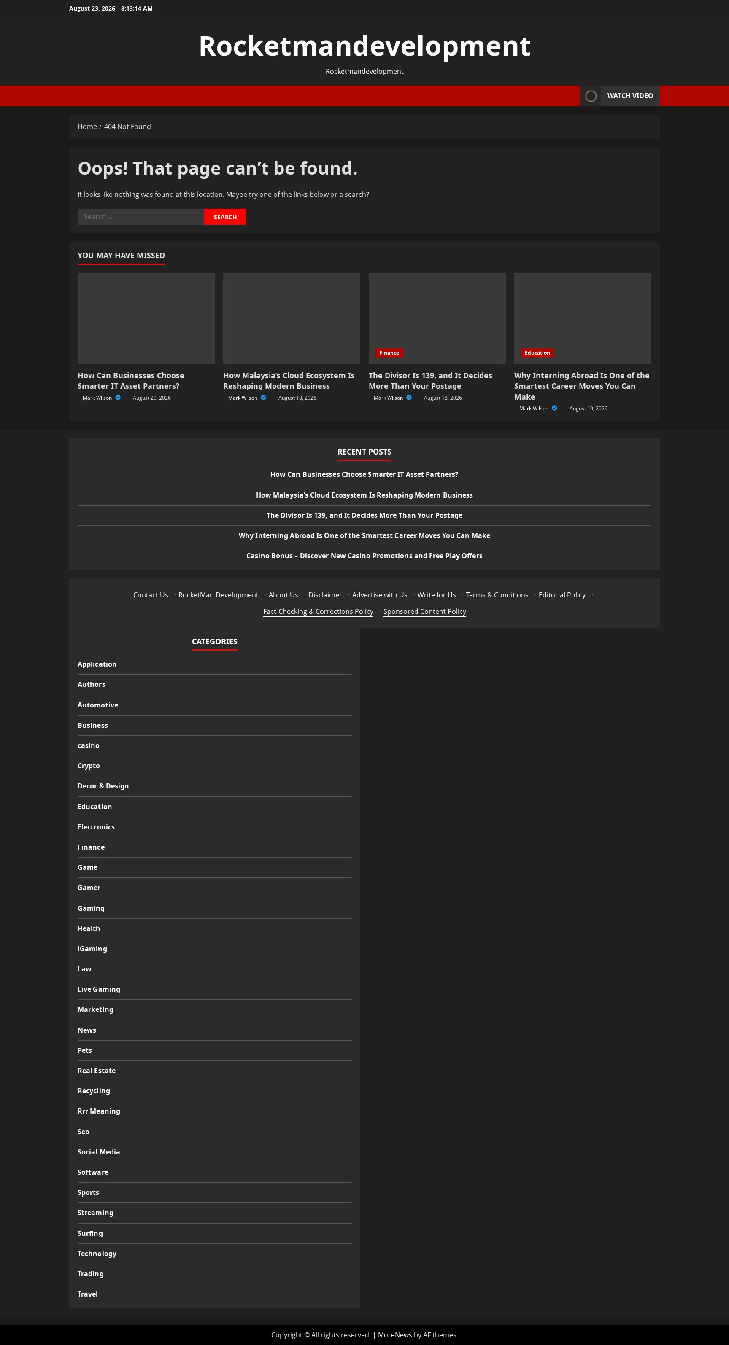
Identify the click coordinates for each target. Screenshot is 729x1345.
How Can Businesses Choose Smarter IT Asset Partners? (131, 380)
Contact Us (150, 595)
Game (87, 867)
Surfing (90, 1233)
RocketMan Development (218, 595)
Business (93, 725)
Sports (89, 1192)
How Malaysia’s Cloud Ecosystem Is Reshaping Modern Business (289, 380)
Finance (389, 352)
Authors (91, 684)
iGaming (92, 948)
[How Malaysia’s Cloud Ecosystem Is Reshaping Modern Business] (291, 318)
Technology (97, 1253)
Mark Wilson (98, 397)
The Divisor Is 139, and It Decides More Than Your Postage (430, 380)
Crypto (89, 765)
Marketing (95, 1009)
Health (89, 928)
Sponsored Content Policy (424, 611)
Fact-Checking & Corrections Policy (318, 611)
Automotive (98, 705)
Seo (83, 1131)
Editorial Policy (562, 595)
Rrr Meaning (99, 1111)
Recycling (94, 1090)
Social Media (99, 1152)
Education (537, 352)
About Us (283, 595)
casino (89, 745)
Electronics (96, 826)
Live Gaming (99, 989)
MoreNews (395, 1335)
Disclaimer (325, 595)
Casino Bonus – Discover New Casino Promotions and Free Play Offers (364, 555)
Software (93, 1172)
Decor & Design (103, 786)
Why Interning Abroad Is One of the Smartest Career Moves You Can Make (582, 385)
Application (97, 664)
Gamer (89, 887)
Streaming (95, 1212)
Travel (88, 1294)
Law (85, 969)
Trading (91, 1273)
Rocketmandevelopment (364, 45)
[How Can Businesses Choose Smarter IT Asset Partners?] (146, 318)
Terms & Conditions (497, 595)
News (87, 1030)
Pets (85, 1050)
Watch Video (630, 95)
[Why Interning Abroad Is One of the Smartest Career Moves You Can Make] (582, 318)
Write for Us (437, 595)
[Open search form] (571, 96)
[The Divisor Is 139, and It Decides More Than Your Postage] (437, 318)
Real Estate (97, 1070)
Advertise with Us (380, 595)
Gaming (91, 908)
